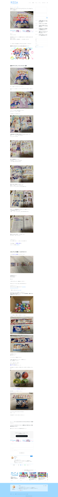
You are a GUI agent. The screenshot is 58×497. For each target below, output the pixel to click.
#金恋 (23, 286)
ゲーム (39, 2)
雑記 (33, 2)
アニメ (36, 2)
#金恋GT (25, 286)
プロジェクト (43, 2)
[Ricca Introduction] (14, 3)
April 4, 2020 (19, 290)
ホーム (30, 2)
